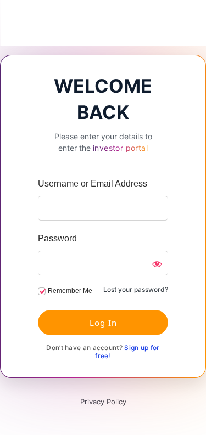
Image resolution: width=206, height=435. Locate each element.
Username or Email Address (92, 183)
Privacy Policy (103, 401)
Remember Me (70, 291)
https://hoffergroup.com (103, 23)
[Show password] (157, 264)
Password (57, 238)
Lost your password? (135, 289)
